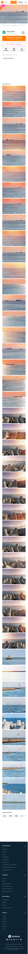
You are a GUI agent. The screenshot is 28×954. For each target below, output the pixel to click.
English (4, 915)
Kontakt (4, 901)
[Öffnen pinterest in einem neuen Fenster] (13, 938)
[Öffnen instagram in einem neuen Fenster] (8, 938)
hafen (16, 815)
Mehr (3, 928)
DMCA (3, 880)
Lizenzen (4, 877)
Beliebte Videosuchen (7, 890)
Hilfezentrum (5, 899)
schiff (10, 815)
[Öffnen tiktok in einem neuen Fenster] (15, 938)
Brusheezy (4, 848)
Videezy (4, 853)
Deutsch (4, 923)
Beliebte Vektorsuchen (7, 885)
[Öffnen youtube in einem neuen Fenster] (20, 938)
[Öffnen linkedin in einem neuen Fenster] (11, 938)
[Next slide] (22, 815)
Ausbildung (5, 859)
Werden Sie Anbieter (7, 907)
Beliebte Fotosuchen (7, 888)
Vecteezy (4, 851)
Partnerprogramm (6, 883)
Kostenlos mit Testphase (14, 38)
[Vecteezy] (2, 2)
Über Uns (4, 904)
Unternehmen (5, 856)
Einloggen (20, 2)
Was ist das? (15, 54)
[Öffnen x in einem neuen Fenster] (18, 938)
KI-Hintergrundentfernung (8, 866)
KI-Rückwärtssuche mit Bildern (9, 864)
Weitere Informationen (8, 57)
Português (4, 920)
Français (4, 926)
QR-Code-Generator (7, 869)
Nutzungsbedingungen (8, 947)
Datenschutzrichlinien (19, 947)
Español (4, 918)
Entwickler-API (5, 861)
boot (4, 815)
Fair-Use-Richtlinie (13, 948)
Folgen (23, 33)
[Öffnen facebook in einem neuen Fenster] (6, 938)
